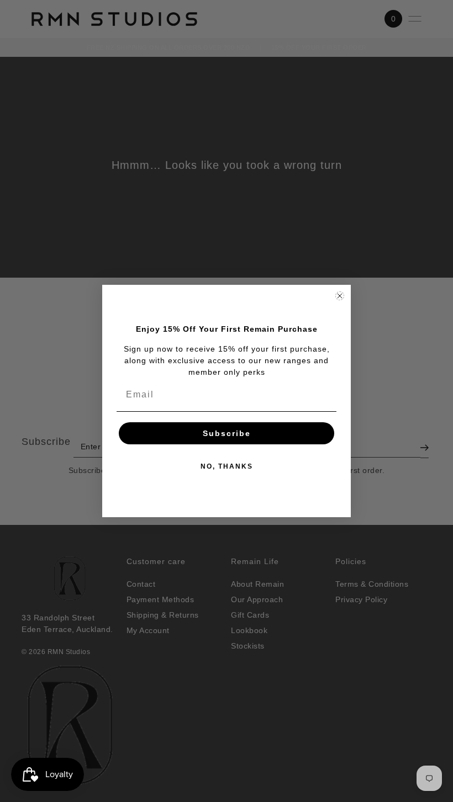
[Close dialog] (339, 295)
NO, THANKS (227, 466)
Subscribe (227, 433)
